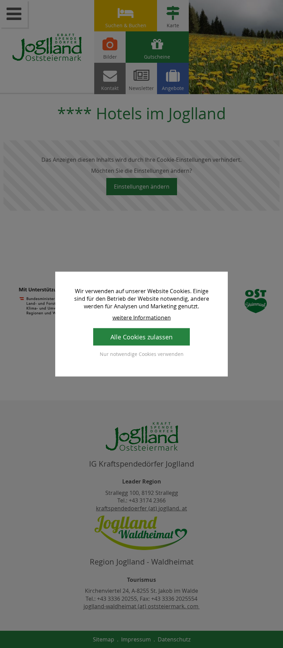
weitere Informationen (142, 317)
